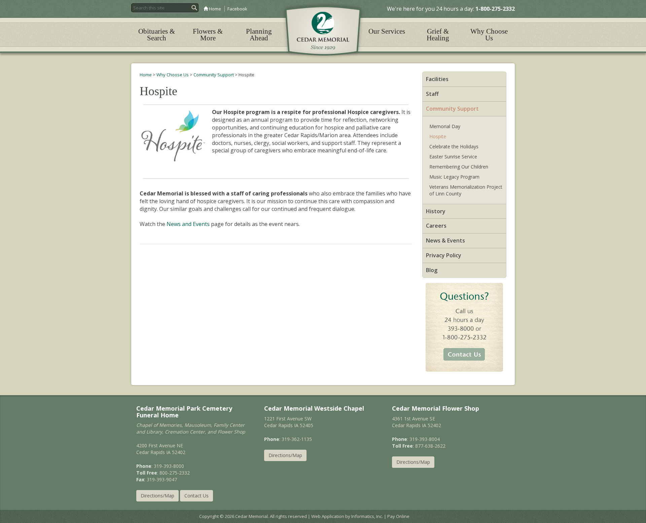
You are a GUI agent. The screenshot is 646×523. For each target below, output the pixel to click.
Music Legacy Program (454, 177)
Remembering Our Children (458, 166)
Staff (432, 94)
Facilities (437, 79)
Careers (436, 225)
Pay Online (398, 516)
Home (214, 9)
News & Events (445, 240)
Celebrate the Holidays (453, 146)
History (435, 211)
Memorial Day (444, 126)
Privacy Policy (443, 255)
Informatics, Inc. (367, 516)
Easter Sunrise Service (453, 156)
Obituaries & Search (156, 34)
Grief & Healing (438, 34)
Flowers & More (208, 34)
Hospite (437, 136)
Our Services (386, 31)
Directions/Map (157, 495)
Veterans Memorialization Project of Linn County (465, 190)
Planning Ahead (259, 34)
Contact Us (196, 495)
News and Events (188, 224)
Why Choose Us (489, 34)
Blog (431, 270)
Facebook (237, 9)
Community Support (213, 75)
